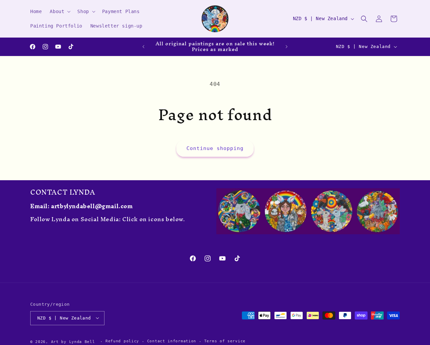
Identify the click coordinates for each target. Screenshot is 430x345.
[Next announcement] (286, 46)
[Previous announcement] (143, 46)
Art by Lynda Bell (73, 341)
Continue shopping (215, 148)
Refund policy (122, 341)
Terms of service (225, 341)
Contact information (171, 341)
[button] (59, 11)
